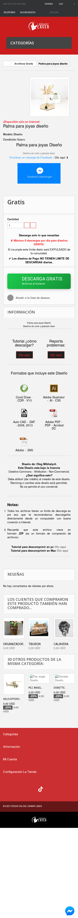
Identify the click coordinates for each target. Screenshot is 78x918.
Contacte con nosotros (14, 4)
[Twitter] (15, 788)
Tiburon (34, 644)
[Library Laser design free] (39, 819)
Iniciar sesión (27, 12)
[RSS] (24, 788)
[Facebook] (7, 788)
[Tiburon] (39, 628)
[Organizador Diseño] (13, 628)
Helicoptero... (12, 699)
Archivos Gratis (23, 63)
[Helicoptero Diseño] (13, 684)
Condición (9, 139)
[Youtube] (32, 788)
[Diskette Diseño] (64, 678)
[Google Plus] (40, 789)
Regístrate (9, 12)
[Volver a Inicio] (7, 63)
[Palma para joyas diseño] (49, 96)
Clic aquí (24, 355)
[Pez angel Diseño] (39, 678)
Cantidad (13, 219)
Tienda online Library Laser (26, 806)
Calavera (61, 644)
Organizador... (14, 644)
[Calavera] (64, 628)
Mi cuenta (10, 759)
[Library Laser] (39, 26)
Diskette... (60, 687)
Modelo (8, 134)
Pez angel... (35, 687)
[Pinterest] (49, 788)
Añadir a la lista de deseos (32, 298)
